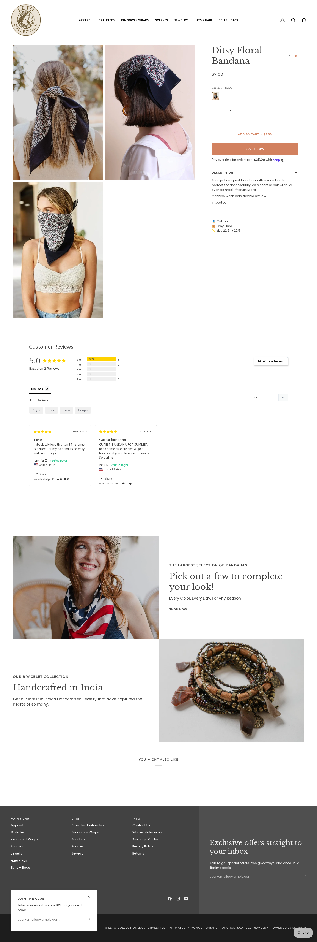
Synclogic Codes (145, 839)
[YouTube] (186, 899)
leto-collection (122, 927)
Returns (138, 853)
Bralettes (18, 832)
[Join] (86, 919)
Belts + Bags (20, 867)
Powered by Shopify (288, 927)
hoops (83, 410)
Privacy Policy (142, 846)
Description (222, 172)
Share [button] (42, 474)
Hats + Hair (19, 860)
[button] (85, 20)
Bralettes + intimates (88, 825)
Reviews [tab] (37, 389)
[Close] (91, 895)
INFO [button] (136, 818)
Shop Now (178, 609)
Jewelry (16, 853)
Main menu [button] (20, 818)
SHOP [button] (76, 818)
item (66, 410)
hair (51, 410)
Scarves (17, 846)
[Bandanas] (85, 587)
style (36, 410)
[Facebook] (170, 899)
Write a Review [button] (273, 361)
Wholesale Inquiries (147, 832)
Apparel (17, 825)
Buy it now (254, 148)
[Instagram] (178, 899)
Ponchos (78, 839)
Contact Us (141, 825)
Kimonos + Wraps (24, 839)
